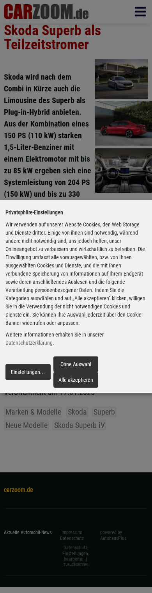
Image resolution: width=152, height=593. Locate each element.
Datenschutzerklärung (29, 343)
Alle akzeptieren (75, 380)
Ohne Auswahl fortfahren (75, 366)
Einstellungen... (28, 372)
